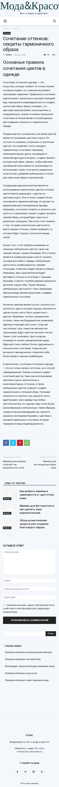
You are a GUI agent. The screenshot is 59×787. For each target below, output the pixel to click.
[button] (5, 21)
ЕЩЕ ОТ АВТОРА (15, 483)
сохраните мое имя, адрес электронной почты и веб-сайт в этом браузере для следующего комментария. (29, 608)
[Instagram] (34, 772)
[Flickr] (25, 772)
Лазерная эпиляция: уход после (21, 673)
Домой (6, 28)
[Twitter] (13, 443)
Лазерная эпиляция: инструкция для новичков (28, 652)
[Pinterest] (20, 443)
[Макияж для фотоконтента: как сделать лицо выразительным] (10, 509)
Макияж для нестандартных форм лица (45, 464)
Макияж (15, 28)
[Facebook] (6, 443)
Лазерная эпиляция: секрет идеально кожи (27, 680)
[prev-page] (5, 535)
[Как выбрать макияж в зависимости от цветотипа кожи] (10, 494)
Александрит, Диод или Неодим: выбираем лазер (30, 666)
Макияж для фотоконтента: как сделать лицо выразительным (37, 509)
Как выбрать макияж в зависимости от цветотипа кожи (37, 495)
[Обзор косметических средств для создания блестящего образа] (10, 524)
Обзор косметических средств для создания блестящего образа (34, 524)
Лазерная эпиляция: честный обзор (23, 659)
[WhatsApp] (27, 443)
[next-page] (10, 535)
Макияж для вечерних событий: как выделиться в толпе (14, 464)
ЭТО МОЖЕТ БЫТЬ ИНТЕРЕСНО (25, 478)
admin (9, 55)
